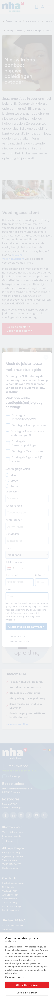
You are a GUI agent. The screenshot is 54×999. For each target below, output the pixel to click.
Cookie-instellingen (27, 992)
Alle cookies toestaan (27, 985)
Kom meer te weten (14, 977)
